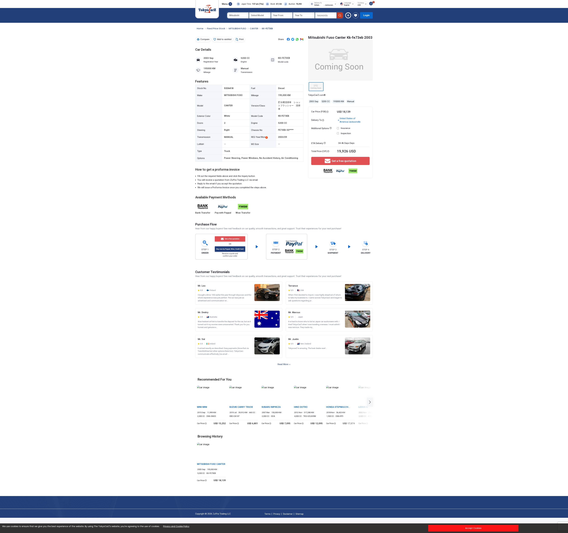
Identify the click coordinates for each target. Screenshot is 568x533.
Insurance (345, 128)
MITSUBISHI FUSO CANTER (211, 464)
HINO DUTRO (301, 407)
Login (366, 15)
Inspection (346, 133)
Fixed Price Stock (216, 28)
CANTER (254, 28)
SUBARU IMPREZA (271, 407)
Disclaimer (288, 514)
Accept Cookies (473, 528)
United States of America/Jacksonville (350, 120)
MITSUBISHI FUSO (238, 28)
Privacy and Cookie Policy (176, 526)
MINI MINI (202, 407)
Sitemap (300, 514)
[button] (371, 402)
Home (200, 28)
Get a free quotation (344, 160)
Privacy (276, 514)
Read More (283, 364)
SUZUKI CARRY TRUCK (241, 407)
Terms (267, 514)
